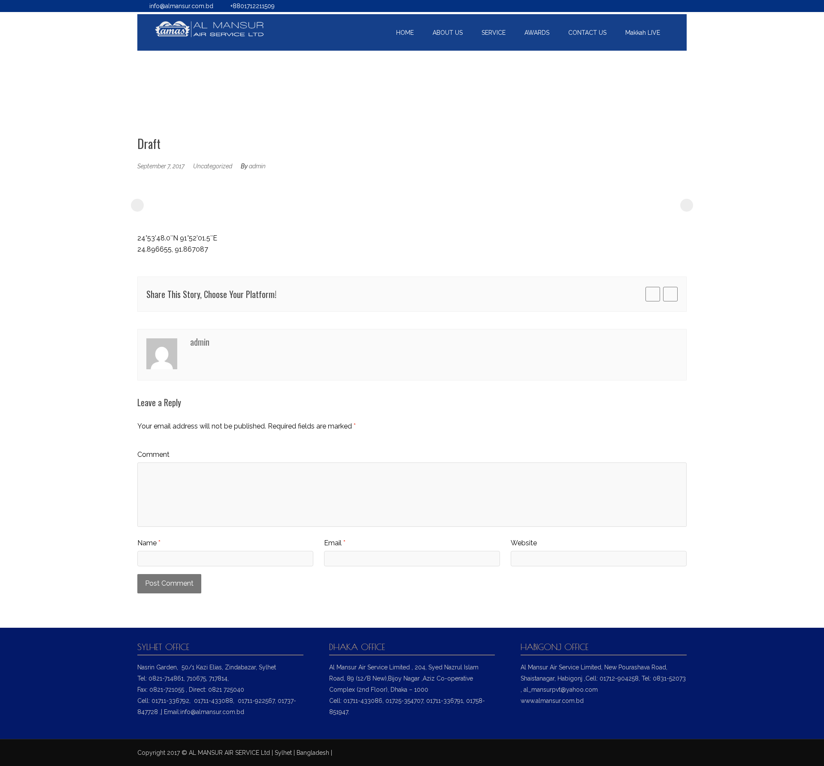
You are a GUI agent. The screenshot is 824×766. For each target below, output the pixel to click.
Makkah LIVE (642, 32)
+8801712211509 (252, 6)
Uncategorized (212, 166)
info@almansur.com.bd (181, 6)
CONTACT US (587, 32)
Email (334, 543)
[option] (192, 203)
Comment (153, 454)
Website (524, 543)
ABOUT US (448, 32)
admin (257, 166)
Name (149, 543)
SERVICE (494, 32)
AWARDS (536, 32)
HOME (405, 32)
